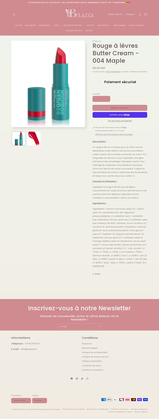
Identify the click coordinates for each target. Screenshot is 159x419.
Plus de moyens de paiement (120, 121)
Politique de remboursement (95, 357)
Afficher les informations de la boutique (114, 134)
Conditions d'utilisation (92, 370)
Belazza (21, 409)
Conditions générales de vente (120, 412)
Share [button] (97, 274)
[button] (14, 14)
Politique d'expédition (92, 361)
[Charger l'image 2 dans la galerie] (34, 138)
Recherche (87, 343)
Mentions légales (90, 348)
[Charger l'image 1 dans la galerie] (19, 138)
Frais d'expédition (113, 72)
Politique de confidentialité (94, 352)
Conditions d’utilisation (119, 409)
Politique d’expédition (139, 409)
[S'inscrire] (99, 327)
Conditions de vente (91, 365)
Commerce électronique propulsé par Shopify (42, 409)
